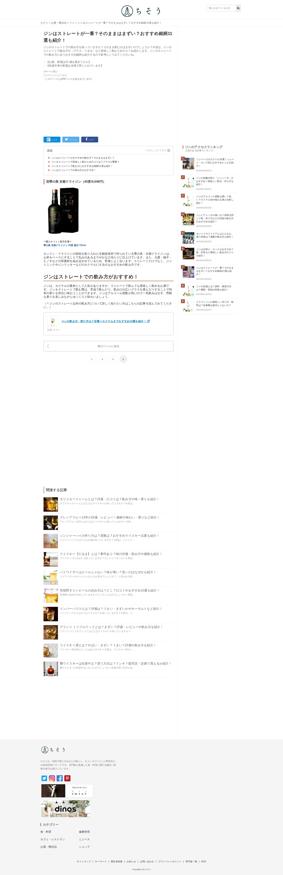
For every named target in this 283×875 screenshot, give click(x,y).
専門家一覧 (191, 861)
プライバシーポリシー (170, 861)
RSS (203, 861)
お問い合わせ (147, 861)
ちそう (44, 22)
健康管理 (84, 831)
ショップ (84, 846)
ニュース (84, 839)
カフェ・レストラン (52, 839)
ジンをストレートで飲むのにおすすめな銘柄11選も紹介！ (82, 166)
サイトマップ (84, 861)
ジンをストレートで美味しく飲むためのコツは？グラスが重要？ (86, 162)
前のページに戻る (108, 346)
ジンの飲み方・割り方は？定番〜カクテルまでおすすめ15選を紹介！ (103, 321)
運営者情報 (116, 861)
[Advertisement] (108, 108)
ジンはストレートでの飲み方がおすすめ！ (74, 170)
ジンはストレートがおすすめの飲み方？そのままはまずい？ (83, 157)
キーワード (101, 861)
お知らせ (131, 861)
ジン (72, 22)
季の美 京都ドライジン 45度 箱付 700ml (65, 245)
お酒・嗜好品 (58, 22)
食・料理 (45, 831)
